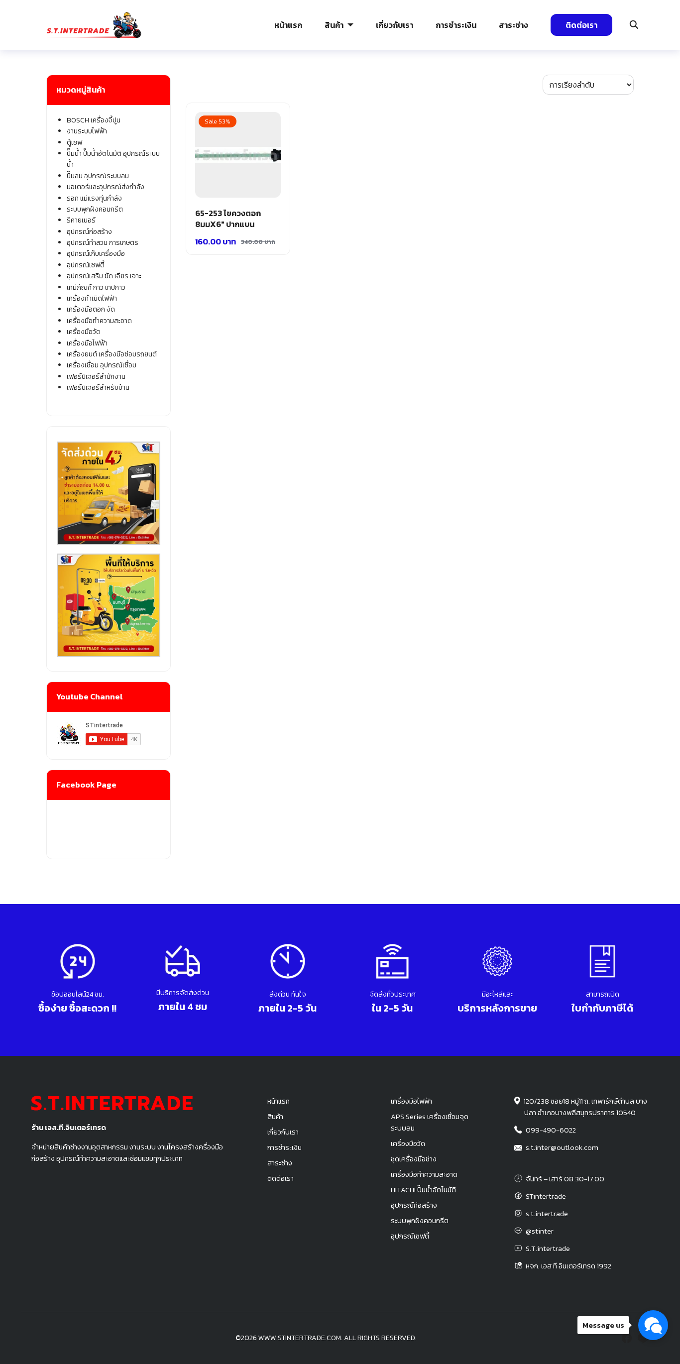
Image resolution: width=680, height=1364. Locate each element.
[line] (643, 1338)
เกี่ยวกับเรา (394, 25)
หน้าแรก (288, 25)
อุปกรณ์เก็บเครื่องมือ (96, 253)
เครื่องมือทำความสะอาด (99, 321)
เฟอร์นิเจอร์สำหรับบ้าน (98, 387)
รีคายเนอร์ (81, 220)
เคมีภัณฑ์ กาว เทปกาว (96, 287)
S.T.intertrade (548, 1248)
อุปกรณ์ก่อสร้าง (598, 82)
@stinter (540, 1231)
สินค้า (334, 25)
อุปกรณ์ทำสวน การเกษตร (102, 242)
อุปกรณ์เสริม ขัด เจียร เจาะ (104, 276)
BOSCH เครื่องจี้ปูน (93, 120)
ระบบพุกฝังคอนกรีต (502, 82)
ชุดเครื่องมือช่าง (414, 1158)
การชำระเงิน (456, 25)
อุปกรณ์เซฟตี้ (86, 265)
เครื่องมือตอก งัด (91, 309)
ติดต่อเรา (581, 25)
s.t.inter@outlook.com (562, 1147)
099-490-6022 (551, 1130)
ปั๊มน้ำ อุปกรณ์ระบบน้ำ (193, 82)
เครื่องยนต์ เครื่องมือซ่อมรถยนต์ (112, 354)
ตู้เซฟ (74, 142)
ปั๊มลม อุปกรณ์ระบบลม (296, 82)
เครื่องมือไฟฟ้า (87, 343)
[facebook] (627, 1338)
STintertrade (546, 1196)
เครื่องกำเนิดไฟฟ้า (92, 298)
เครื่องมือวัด (84, 332)
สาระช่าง (513, 25)
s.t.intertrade (547, 1213)
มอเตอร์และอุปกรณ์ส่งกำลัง (105, 187)
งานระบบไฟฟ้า (83, 82)
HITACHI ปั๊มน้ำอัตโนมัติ (423, 1189)
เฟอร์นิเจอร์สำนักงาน (96, 376)
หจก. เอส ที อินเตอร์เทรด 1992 (568, 1265)
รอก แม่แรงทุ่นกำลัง (399, 82)
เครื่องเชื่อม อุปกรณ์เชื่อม (101, 365)
